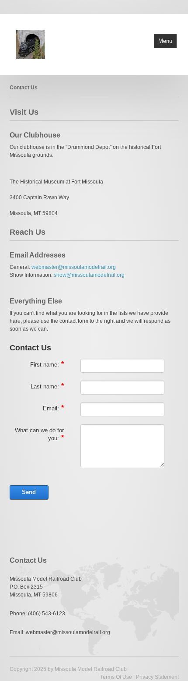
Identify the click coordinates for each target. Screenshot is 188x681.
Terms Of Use (116, 677)
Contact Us (24, 88)
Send (29, 492)
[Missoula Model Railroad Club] (30, 44)
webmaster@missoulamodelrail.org (73, 267)
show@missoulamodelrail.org (89, 275)
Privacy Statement (157, 677)
